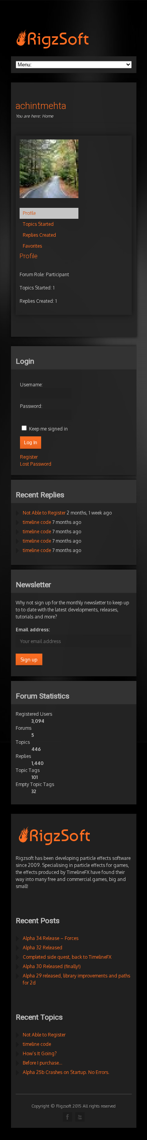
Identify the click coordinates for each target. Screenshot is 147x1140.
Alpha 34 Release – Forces (50, 938)
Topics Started (38, 224)
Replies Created (39, 235)
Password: (31, 406)
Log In (30, 442)
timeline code (37, 522)
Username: (31, 385)
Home (47, 116)
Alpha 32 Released (42, 948)
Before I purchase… (42, 1063)
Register (29, 457)
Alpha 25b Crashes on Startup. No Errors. (66, 1072)
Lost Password (35, 464)
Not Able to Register (44, 513)
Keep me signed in (48, 429)
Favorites (32, 246)
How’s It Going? (39, 1053)
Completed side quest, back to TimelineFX (67, 957)
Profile (29, 213)
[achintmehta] (49, 204)
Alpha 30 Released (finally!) (52, 966)
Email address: (33, 630)
